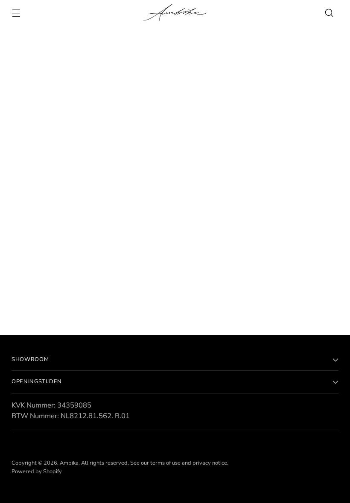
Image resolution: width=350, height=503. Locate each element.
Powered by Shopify (37, 471)
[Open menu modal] (16, 13)
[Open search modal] (329, 13)
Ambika (69, 463)
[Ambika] (175, 12)
